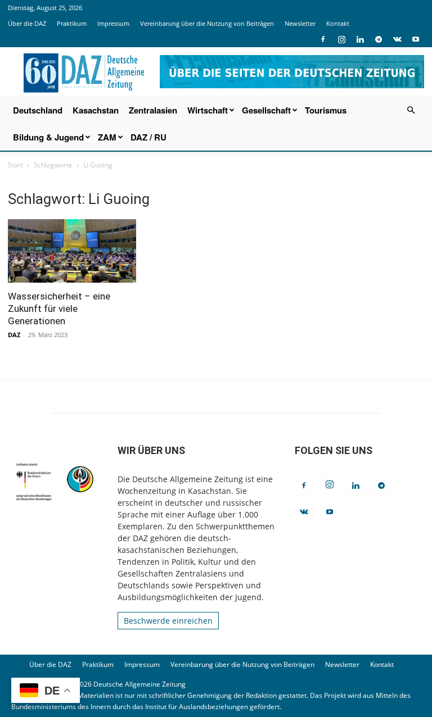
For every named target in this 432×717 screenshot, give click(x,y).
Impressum (113, 23)
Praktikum (72, 23)
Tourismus (325, 110)
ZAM (107, 137)
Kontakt (337, 23)
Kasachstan (96, 110)
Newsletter (300, 23)
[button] (410, 110)
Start (15, 165)
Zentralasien (153, 110)
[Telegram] (378, 39)
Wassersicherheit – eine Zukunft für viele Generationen (59, 308)
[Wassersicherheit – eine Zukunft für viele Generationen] (72, 251)
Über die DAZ (27, 23)
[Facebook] (322, 39)
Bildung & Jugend (48, 137)
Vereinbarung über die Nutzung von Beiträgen (207, 23)
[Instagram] (341, 39)
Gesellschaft (266, 110)
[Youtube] (415, 39)
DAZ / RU (148, 137)
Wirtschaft (207, 110)
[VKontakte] (397, 39)
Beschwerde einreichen (168, 620)
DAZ (14, 334)
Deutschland (37, 110)
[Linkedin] (360, 39)
